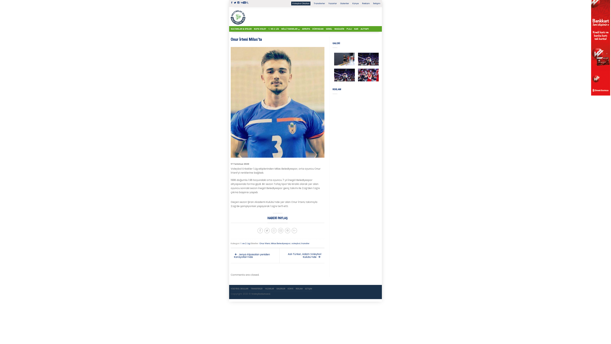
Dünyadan (317, 29)
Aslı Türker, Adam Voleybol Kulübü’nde (304, 255)
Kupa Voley (260, 29)
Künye (355, 3)
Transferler (319, 3)
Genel (329, 29)
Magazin (339, 29)
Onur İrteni (264, 243)
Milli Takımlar (289, 29)
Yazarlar (332, 3)
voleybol (295, 243)
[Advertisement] (313, 16)
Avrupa (306, 29)
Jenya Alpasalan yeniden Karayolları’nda (252, 256)
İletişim (376, 3)
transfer (305, 243)
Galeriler (344, 3)
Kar (356, 29)
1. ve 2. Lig (273, 29)
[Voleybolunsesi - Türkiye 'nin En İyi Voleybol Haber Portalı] (239, 17)
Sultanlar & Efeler (241, 29)
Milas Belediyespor (281, 243)
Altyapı (365, 29)
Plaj (349, 29)
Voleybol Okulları (300, 3)
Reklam (366, 3)
